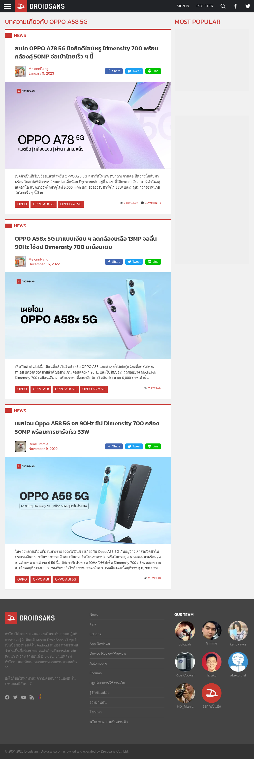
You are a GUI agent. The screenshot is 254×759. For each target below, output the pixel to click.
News (20, 35)
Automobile (98, 663)
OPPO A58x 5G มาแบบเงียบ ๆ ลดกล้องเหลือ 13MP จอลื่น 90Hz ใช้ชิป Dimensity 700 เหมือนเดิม (86, 242)
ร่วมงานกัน (98, 702)
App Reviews (100, 644)
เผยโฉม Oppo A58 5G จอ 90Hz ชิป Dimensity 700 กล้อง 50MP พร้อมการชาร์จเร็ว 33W (87, 427)
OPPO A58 (41, 389)
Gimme (211, 643)
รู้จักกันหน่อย (99, 693)
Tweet (136, 71)
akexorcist (238, 675)
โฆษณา (96, 712)
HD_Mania (185, 706)
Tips (93, 624)
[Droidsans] (39, 6)
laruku (212, 675)
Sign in (183, 6)
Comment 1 (153, 202)
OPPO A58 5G (43, 204)
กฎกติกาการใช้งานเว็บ (107, 683)
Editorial (96, 634)
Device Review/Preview (108, 653)
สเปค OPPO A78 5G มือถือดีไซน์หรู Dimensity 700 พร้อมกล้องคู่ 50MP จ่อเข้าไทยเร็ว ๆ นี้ (86, 52)
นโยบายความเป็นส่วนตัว (109, 722)
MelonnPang (38, 69)
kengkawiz (238, 644)
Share (116, 71)
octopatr (185, 644)
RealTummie (38, 444)
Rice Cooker (185, 675)
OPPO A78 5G (70, 204)
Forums (96, 673)
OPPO (22, 204)
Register (204, 6)
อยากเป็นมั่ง (211, 706)
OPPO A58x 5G (93, 389)
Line (156, 71)
